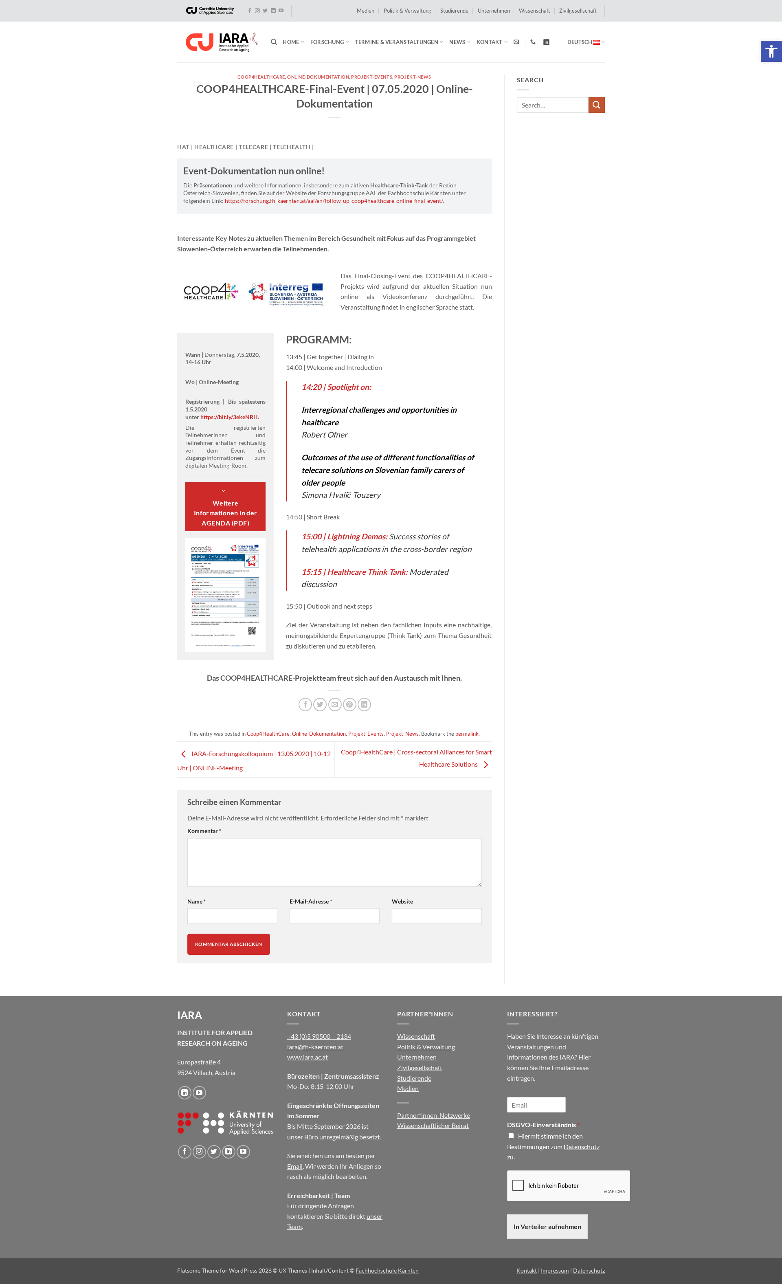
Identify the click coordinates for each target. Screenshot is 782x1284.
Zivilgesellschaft (578, 10)
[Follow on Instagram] (257, 11)
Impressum (555, 1270)
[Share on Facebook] (305, 704)
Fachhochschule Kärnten (387, 1270)
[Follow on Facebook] (249, 11)
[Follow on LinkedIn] (273, 11)
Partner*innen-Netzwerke (433, 1115)
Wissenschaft (534, 10)
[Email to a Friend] (335, 704)
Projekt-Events (371, 76)
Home (291, 42)
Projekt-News (412, 76)
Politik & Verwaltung (407, 10)
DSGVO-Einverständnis (543, 1124)
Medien (365, 10)
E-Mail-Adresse (311, 901)
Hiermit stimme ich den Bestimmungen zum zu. (553, 1146)
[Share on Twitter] (320, 704)
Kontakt (490, 42)
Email (295, 1166)
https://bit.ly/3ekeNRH (229, 416)
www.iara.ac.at (307, 1057)
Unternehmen (494, 10)
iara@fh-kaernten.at (315, 1047)
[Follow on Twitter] (265, 11)
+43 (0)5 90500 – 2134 (319, 1036)
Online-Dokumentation (318, 76)
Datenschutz (582, 1146)
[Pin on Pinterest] (349, 704)
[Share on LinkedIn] (364, 704)
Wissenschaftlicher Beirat (433, 1125)
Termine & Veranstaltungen (396, 42)
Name (196, 901)
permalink (467, 733)
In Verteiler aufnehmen (547, 1226)
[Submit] (597, 105)
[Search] (274, 42)
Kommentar (204, 830)
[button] (771, 51)
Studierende (454, 10)
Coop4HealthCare (261, 76)
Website (402, 901)
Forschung (327, 42)
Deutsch (580, 42)
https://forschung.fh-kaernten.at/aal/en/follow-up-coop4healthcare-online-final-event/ (334, 200)
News (457, 42)
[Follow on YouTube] (281, 11)
